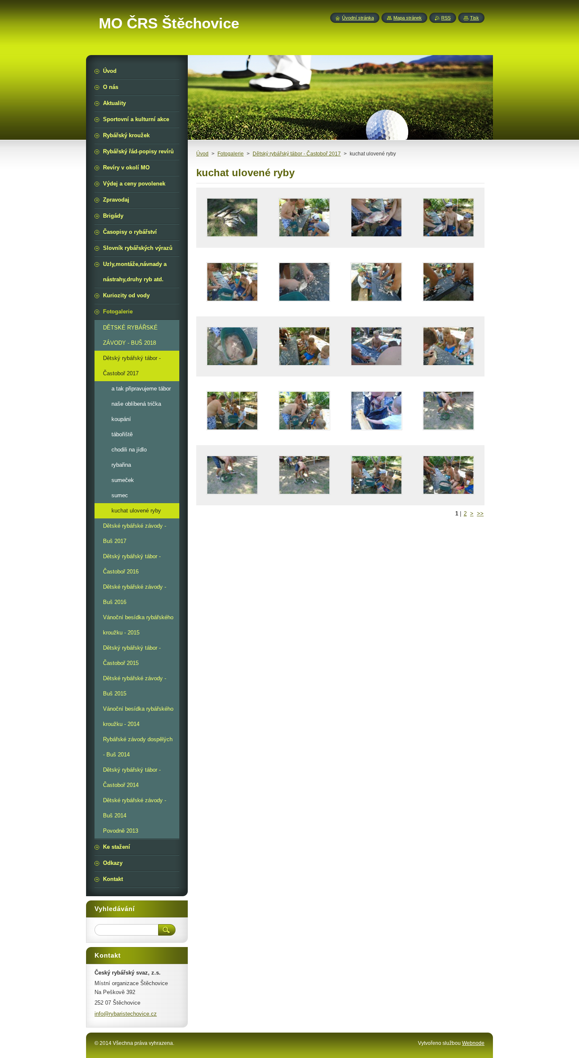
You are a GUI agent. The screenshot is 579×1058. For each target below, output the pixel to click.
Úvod (202, 153)
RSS (446, 17)
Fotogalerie (230, 153)
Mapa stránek (407, 17)
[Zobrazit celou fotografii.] (232, 218)
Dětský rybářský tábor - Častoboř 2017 (297, 153)
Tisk (474, 17)
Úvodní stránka (358, 17)
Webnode (473, 1043)
